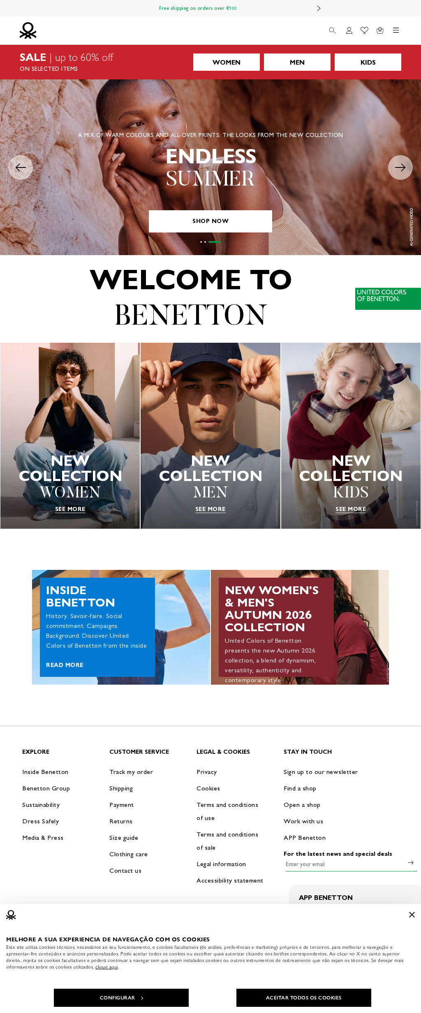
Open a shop (302, 805)
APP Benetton (305, 837)
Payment (121, 805)
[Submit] (410, 862)
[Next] (319, 8)
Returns (121, 821)
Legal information (221, 864)
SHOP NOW (210, 221)
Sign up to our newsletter (321, 772)
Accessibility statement (230, 880)
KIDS (368, 62)
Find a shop (300, 788)
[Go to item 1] (206, 242)
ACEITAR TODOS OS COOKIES (304, 998)
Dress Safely (40, 821)
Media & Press (43, 837)
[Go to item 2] (216, 242)
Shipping (121, 788)
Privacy (207, 772)
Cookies (208, 788)
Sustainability (41, 805)
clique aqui (106, 967)
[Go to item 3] (220, 242)
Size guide (123, 837)
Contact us (125, 870)
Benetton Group (46, 788)
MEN (297, 62)
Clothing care (128, 854)
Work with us (303, 821)
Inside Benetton (45, 772)
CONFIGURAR (117, 998)
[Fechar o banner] (412, 915)
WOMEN (227, 62)
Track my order (131, 772)
